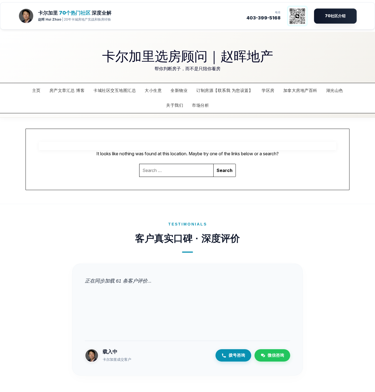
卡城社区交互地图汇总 (114, 90)
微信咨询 (276, 355)
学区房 (268, 90)
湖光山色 (334, 90)
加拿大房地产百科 (300, 90)
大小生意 (153, 90)
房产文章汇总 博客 (67, 90)
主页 (36, 90)
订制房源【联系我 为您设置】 (224, 90)
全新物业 (179, 90)
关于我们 (174, 105)
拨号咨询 (237, 355)
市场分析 (200, 105)
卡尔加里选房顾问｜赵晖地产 (187, 55)
